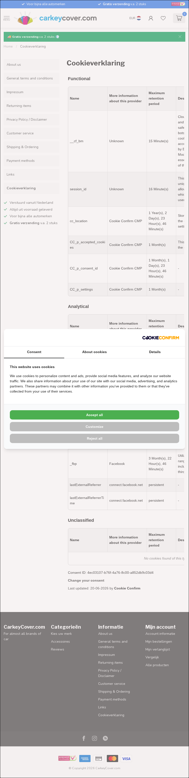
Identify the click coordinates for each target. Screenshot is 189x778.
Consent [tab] (34, 352)
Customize (94, 427)
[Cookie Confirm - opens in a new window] (160, 337)
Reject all (94, 438)
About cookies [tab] (94, 352)
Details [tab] (155, 352)
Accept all (94, 415)
